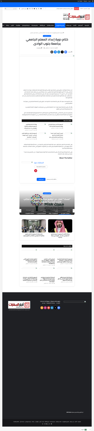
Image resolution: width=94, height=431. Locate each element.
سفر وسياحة (35, 25)
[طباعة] (51, 52)
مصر (43, 421)
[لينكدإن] (58, 52)
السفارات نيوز (39, 162)
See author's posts (40, 167)
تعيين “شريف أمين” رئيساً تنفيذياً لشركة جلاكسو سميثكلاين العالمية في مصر (56, 135)
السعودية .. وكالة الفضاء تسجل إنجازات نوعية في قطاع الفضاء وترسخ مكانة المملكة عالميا (47, 200)
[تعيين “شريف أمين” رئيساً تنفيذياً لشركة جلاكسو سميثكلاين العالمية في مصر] (68, 135)
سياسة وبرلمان (26, 25)
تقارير (12, 25)
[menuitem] (92, 1)
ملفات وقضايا (50, 25)
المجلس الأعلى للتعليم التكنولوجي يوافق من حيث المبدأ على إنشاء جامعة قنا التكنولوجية (48, 261)
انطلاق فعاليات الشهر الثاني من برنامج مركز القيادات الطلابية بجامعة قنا (30, 260)
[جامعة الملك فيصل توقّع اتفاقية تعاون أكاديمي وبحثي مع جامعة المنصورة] (64, 271)
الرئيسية (87, 25)
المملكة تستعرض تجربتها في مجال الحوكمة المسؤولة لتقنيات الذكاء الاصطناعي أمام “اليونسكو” (47, 279)
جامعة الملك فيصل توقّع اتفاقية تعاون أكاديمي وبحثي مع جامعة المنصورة (65, 278)
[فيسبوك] (65, 52)
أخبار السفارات (43, 301)
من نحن (43, 303)
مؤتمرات (18, 25)
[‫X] (62, 52)
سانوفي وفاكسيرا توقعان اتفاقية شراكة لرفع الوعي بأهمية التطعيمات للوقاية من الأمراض (54, 8)
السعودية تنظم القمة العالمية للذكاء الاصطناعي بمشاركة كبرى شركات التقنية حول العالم (64, 260)
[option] (47, 200)
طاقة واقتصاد (16, 421)
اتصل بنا (58, 303)
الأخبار (74, 25)
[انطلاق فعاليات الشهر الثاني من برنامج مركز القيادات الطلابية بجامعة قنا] (29, 253)
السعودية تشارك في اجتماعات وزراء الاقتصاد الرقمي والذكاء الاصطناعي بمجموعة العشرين (30, 278)
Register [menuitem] (85, 1)
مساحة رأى (22, 421)
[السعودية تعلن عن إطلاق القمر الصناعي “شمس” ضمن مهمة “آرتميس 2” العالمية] (42, 135)
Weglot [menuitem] (80, 1)
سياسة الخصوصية (50, 303)
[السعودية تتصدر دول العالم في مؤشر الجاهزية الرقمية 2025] (68, 126)
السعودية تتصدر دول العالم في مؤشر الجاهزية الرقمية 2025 (55, 125)
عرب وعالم (68, 25)
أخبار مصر (80, 25)
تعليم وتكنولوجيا (60, 25)
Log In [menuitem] (89, 1)
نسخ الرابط (41, 179)
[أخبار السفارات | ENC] (76, 16)
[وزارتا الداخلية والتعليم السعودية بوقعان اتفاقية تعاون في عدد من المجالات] (42, 126)
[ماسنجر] (55, 52)
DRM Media (68, 412)
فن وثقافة (42, 25)
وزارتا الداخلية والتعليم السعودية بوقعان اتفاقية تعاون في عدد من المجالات (30, 126)
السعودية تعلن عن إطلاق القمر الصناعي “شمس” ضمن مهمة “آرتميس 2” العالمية (29, 135)
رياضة (7, 25)
